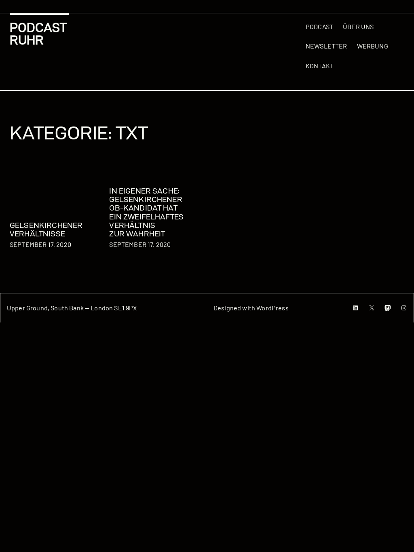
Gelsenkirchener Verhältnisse (46, 229)
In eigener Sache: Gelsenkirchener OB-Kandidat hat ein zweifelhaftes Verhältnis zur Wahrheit (146, 212)
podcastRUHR (38, 34)
